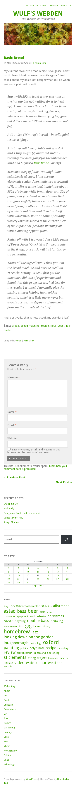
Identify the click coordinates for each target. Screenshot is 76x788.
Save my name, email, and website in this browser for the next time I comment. (33, 451)
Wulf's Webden (38, 13)
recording (63, 648)
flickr (21, 626)
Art (5, 695)
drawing (57, 621)
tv (67, 658)
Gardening (9, 727)
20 (57, 575)
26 (48, 579)
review (9, 652)
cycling (21, 621)
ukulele (8, 663)
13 (57, 572)
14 (67, 572)
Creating (53, 5)
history (46, 626)
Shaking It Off (11, 503)
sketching (53, 652)
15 (9, 575)
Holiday (8, 732)
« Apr (34, 586)
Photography (10, 750)
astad (10, 611)
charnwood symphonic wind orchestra (25, 616)
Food (18, 340)
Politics (7, 755)
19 (48, 575)
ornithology (36, 643)
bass (21, 611)
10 (28, 572)
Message (13, 377)
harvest (37, 626)
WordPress (31, 779)
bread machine (29, 325)
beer (33, 611)
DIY (6, 713)
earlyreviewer (10, 626)
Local (6, 736)
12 (48, 572)
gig (28, 625)
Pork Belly (9, 508)
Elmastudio (63, 779)
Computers (9, 709)
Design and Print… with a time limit (22, 513)
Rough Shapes (11, 522)
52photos (46, 606)
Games (7, 723)
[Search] (66, 539)
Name (12, 411)
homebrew (17, 631)
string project (37, 658)
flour (53, 325)
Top (6, 783)
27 (57, 579)
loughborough (16, 643)
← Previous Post (14, 477)
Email (11, 425)
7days (7, 606)
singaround (40, 653)
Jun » (41, 586)
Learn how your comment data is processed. (35, 467)
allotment (61, 606)
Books (7, 700)
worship (8, 666)
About (64, 5)
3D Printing (9, 686)
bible (42, 611)
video (19, 662)
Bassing (30, 5)
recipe (45, 325)
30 (18, 582)
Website (11, 438)
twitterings (9, 764)
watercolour (36, 663)
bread (15, 325)
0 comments (39, 63)
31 (28, 582)
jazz (34, 632)
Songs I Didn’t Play (13, 517)
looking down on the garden (29, 637)
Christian (8, 704)
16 (18, 575)
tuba (62, 658)
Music (7, 746)
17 (28, 575)
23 (18, 579)
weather (55, 663)
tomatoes (53, 658)
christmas (56, 616)
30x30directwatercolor (25, 606)
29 (9, 582)
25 (38, 579)
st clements (15, 657)
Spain (7, 759)
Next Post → (64, 482)
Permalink (29, 340)
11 (38, 572)
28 (67, 579)
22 (9, 579)
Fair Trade (41, 163)
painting (11, 647)
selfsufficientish (24, 653)
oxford (51, 642)
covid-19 (9, 621)
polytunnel (37, 648)
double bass (38, 620)
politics (24, 648)
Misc (6, 741)
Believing (41, 5)
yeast (61, 325)
